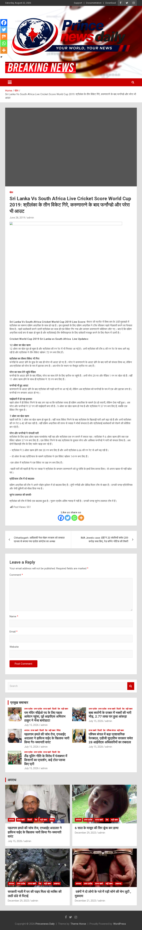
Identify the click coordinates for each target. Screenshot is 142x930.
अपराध (26, 730)
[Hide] (1, 57)
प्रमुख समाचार (19, 702)
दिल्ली (54, 709)
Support (78, 3)
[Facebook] (61, 518)
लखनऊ (57, 883)
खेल (11, 192)
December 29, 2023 (85, 832)
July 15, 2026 (31, 725)
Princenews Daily (45, 923)
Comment (16, 574)
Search (130, 686)
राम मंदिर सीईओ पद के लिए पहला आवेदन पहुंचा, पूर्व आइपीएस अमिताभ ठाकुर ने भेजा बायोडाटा (44, 717)
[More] (81, 518)
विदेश (59, 730)
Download (110, 3)
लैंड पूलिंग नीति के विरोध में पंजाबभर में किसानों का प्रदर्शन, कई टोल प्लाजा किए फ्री (45, 760)
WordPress (119, 923)
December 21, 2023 (85, 900)
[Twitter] (68, 518)
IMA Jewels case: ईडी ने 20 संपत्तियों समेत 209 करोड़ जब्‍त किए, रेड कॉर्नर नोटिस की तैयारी (104, 539)
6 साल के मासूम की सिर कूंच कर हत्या (96, 828)
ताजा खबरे (47, 709)
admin (30, 217)
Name (14, 616)
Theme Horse (78, 923)
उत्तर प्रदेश (28, 709)
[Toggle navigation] (9, 82)
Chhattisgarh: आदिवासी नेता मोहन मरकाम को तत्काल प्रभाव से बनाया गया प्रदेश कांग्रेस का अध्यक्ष (39, 539)
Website (14, 646)
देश (59, 709)
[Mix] (3, 36)
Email (13, 631)
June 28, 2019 (17, 217)
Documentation (93, 3)
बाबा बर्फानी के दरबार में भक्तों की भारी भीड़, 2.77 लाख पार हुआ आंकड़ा (110, 715)
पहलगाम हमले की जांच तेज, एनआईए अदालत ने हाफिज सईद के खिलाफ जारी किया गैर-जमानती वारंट (46, 738)
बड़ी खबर (64, 709)
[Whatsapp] (74, 518)
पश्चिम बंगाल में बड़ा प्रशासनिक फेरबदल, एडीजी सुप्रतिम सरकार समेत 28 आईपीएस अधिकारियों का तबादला (111, 738)
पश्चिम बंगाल (111, 730)
